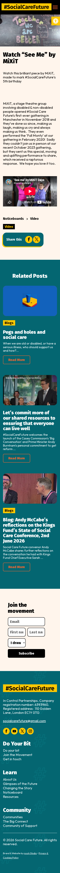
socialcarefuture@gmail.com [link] (24, 721)
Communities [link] (13, 817)
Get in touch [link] (12, 759)
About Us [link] (9, 779)
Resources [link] (10, 797)
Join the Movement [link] (17, 755)
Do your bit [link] (11, 750)
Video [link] (34, 219)
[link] (55, 21)
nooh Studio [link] (30, 853)
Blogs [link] (9, 323)
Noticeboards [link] (13, 219)
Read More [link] (16, 360)
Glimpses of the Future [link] (20, 784)
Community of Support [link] (20, 826)
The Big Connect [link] (15, 821)
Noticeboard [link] (12, 792)
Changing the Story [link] (17, 788)
